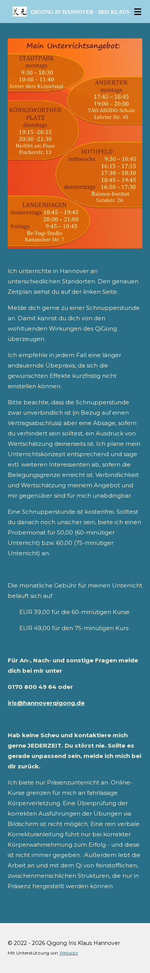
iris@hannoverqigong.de (46, 703)
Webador (68, 953)
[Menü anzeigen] (137, 11)
